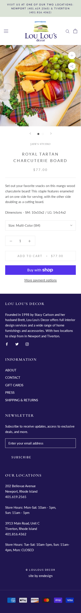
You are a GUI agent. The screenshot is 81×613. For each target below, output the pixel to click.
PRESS (9, 392)
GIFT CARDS (14, 385)
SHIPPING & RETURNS (21, 400)
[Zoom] (72, 55)
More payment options (40, 280)
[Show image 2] (43, 134)
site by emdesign (40, 576)
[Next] (51, 133)
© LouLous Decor (40, 569)
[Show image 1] (38, 134)
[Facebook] (6, 343)
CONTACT (12, 377)
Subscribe (21, 457)
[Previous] (30, 133)
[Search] (68, 31)
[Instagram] (27, 343)
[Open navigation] (6, 31)
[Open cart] (75, 31)
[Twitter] (17, 343)
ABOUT (10, 370)
